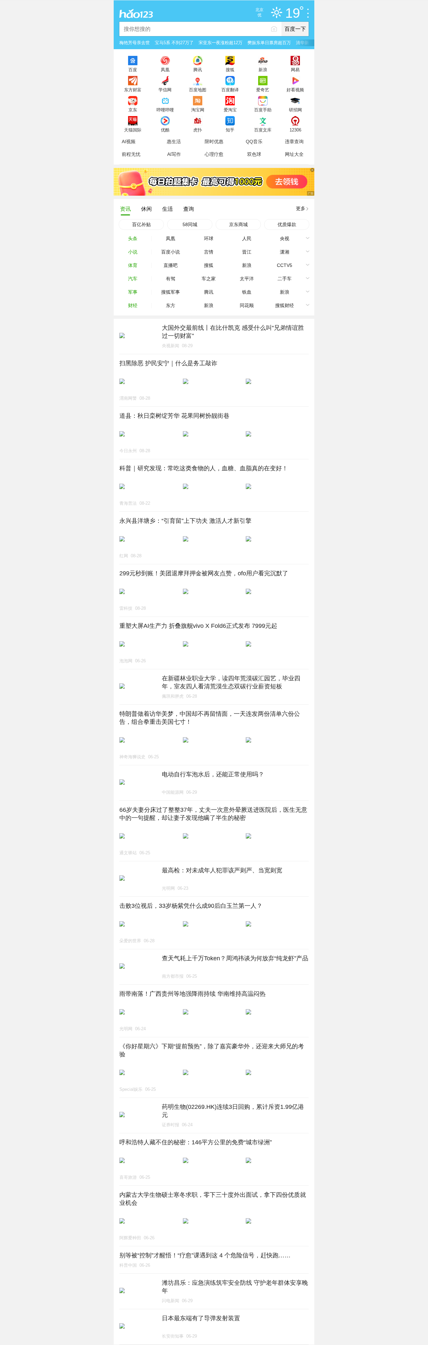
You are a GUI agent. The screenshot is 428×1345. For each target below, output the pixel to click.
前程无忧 (131, 154)
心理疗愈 (214, 154)
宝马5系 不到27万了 (174, 42)
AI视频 (128, 141)
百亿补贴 (141, 224)
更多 (300, 208)
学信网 (165, 89)
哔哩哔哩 (165, 109)
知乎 (230, 129)
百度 (132, 69)
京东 (132, 109)
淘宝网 (197, 109)
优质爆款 (287, 224)
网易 (295, 69)
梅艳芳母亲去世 (134, 42)
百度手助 (263, 109)
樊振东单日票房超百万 (269, 42)
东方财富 (132, 89)
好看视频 (295, 89)
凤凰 (165, 69)
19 (292, 13)
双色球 (254, 154)
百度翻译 (230, 89)
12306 (295, 129)
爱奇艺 (262, 89)
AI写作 (174, 154)
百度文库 (263, 129)
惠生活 (174, 141)
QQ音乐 (254, 141)
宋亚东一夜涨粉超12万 (220, 42)
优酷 (165, 129)
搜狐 (230, 69)
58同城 (190, 224)
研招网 (295, 109)
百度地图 (197, 89)
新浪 (262, 69)
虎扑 (197, 129)
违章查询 (294, 141)
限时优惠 (214, 141)
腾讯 (197, 69)
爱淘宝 (230, 109)
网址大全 (294, 154)
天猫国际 (132, 129)
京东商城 (238, 224)
